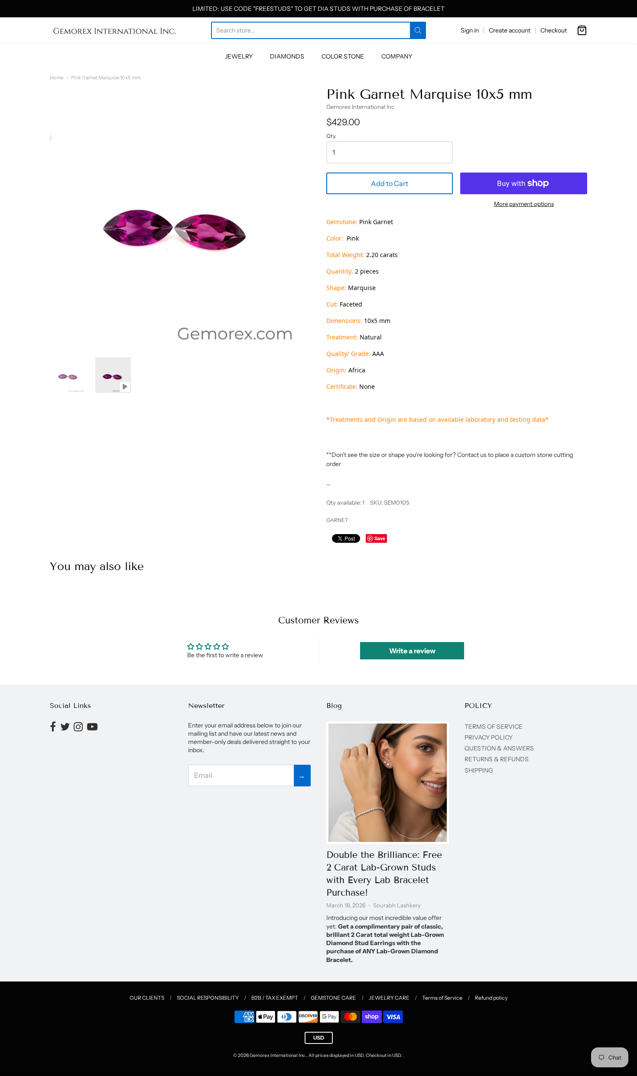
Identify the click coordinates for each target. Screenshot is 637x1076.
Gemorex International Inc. (278, 1055)
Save (379, 538)
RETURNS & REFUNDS (497, 759)
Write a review (412, 650)
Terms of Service (442, 997)
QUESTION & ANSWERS (499, 748)
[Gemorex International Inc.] (115, 30)
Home (56, 78)
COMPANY (396, 56)
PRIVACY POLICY (489, 737)
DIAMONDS (287, 56)
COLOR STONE (343, 56)
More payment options (524, 203)
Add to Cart (389, 183)
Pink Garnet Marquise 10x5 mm (105, 78)
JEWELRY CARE (389, 997)
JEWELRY (239, 56)
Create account (509, 30)
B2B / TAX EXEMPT (274, 997)
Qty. (331, 136)
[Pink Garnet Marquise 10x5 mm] (68, 375)
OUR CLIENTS (147, 997)
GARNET (337, 520)
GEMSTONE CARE (333, 997)
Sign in (470, 30)
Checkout (553, 30)
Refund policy (491, 997)
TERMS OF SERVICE (494, 726)
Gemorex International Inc (360, 106)
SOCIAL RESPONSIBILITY (208, 997)
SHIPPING (479, 770)
